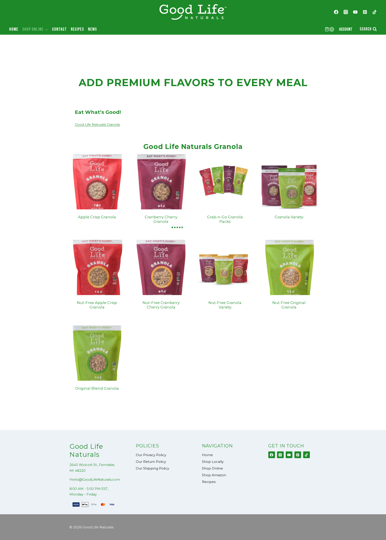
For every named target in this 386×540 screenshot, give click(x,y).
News (92, 29)
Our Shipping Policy (152, 468)
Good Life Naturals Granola (97, 124)
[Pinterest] (365, 12)
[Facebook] (336, 12)
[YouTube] (355, 12)
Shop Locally (213, 461)
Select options (92, 228)
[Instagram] (345, 12)
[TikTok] (374, 12)
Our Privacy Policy (151, 455)
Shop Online (212, 468)
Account (345, 29)
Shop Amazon (214, 475)
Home (13, 29)
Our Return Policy (151, 461)
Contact (59, 29)
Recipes (77, 29)
